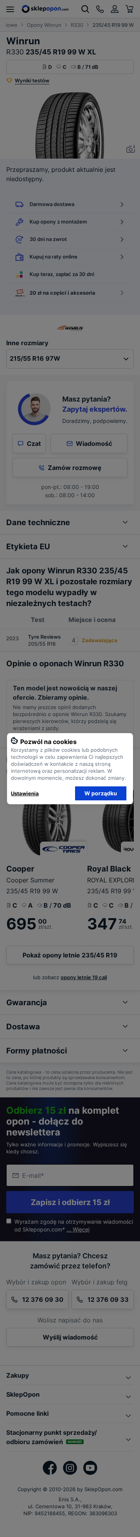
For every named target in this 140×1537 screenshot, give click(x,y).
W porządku (100, 793)
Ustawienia (25, 793)
